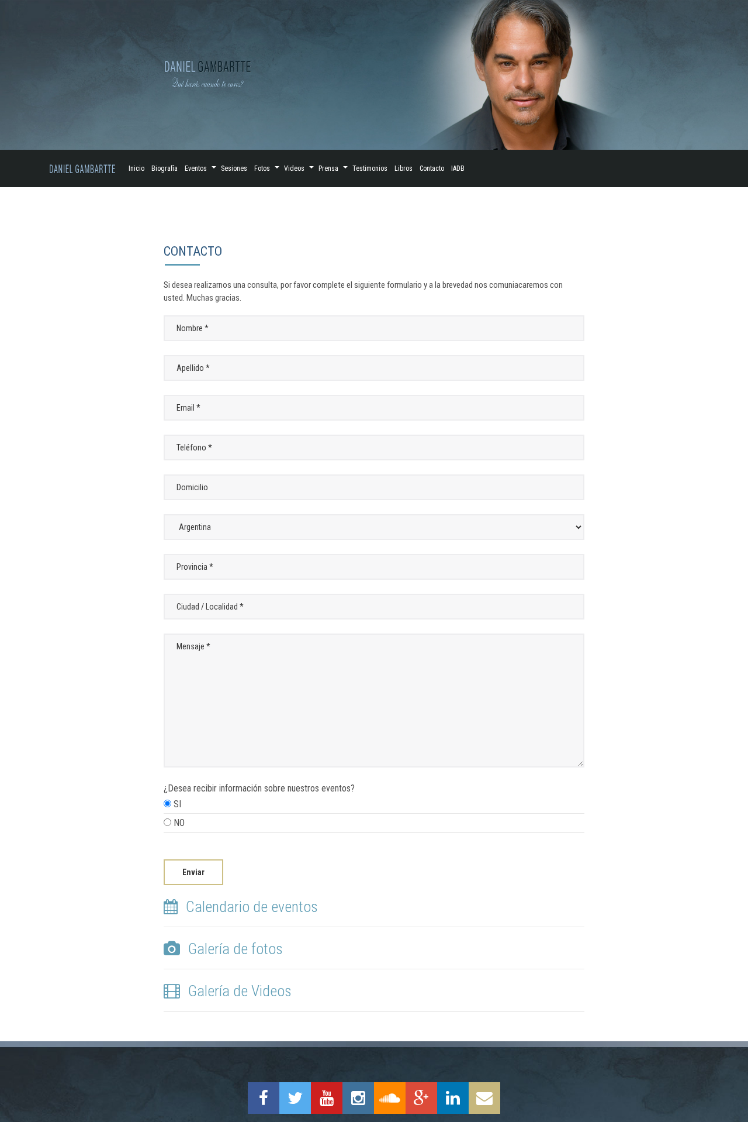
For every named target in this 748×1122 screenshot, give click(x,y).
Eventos (196, 168)
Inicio (136, 168)
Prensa (328, 168)
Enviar (193, 872)
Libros (403, 168)
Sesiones (234, 168)
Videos (294, 168)
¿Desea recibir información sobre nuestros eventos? (259, 806)
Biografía (164, 168)
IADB (458, 168)
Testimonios (369, 168)
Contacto (432, 168)
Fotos (262, 168)
